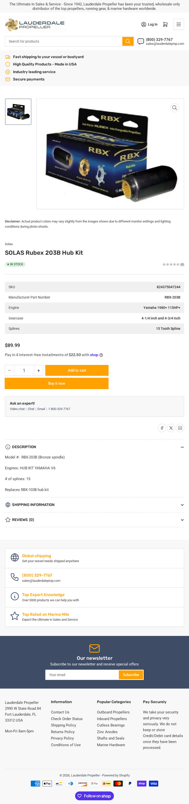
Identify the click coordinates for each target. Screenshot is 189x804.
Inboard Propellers (112, 719)
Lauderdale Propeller (85, 775)
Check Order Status (67, 719)
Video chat (17, 409)
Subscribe (131, 675)
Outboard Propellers (113, 712)
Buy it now (56, 383)
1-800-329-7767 (59, 409)
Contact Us (60, 712)
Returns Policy (63, 732)
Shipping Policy (63, 725)
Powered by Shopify (116, 775)
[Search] (128, 41)
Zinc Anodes (107, 732)
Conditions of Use (66, 745)
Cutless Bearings (111, 725)
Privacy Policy (62, 738)
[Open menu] (178, 24)
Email (41, 409)
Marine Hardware (111, 745)
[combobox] (69, 41)
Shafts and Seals (111, 738)
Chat (31, 409)
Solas (9, 244)
